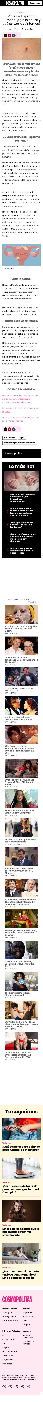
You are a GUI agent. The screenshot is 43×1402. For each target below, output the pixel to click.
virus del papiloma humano (19, 442)
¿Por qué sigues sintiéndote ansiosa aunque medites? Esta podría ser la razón (20, 1275)
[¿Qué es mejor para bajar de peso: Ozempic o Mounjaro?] (21, 1129)
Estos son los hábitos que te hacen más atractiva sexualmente (20, 1232)
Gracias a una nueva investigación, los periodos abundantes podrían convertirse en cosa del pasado (20, 399)
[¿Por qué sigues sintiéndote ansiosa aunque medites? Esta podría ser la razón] (21, 1253)
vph (22, 437)
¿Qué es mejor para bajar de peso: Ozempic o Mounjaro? (21, 1148)
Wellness (21, 12)
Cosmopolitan (28, 29)
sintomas (9, 437)
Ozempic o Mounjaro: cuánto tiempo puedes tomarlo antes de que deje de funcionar (21, 512)
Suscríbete (35, 3)
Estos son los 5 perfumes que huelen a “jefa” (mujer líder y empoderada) (22, 497)
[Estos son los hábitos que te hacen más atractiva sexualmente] (21, 1211)
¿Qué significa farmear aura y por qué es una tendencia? (22, 524)
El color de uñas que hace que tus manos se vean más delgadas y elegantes (23, 537)
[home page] (15, 3)
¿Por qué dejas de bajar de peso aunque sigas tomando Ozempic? (21, 1189)
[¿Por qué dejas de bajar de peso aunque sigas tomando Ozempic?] (21, 1168)
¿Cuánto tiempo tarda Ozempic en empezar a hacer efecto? (21, 550)
